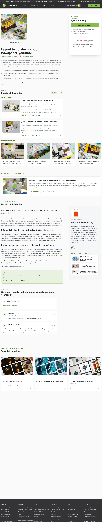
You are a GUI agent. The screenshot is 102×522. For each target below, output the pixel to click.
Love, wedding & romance (74, 511)
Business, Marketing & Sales (74, 507)
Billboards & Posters (56, 516)
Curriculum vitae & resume (57, 511)
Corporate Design (55, 519)
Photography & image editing (25, 507)
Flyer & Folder (54, 514)
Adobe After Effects (6, 519)
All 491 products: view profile (78, 277)
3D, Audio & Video (22, 511)
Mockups (36, 507)
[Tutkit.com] (10, 5)
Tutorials (21, 504)
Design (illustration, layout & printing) (24, 517)
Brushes (36, 516)
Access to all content (84, 25)
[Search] (79, 5)
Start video (35, 191)
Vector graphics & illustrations (41, 509)
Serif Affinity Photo (5, 514)
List (61, 92)
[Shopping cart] (86, 5)
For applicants (87, 519)
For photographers (88, 507)
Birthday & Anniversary (73, 514)
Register (6, 305)
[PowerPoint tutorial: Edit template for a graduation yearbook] (15, 186)
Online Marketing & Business (25, 509)
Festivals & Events (72, 509)
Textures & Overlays (39, 511)
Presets (36, 519)
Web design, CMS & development (26, 520)
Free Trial (94, 5)
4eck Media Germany (28, 56)
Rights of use (26, 280)
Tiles (55, 92)
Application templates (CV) (57, 507)
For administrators (88, 511)
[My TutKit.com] (82, 5)
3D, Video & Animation (39, 514)
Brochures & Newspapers (7, 56)
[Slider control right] (98, 374)
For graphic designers (89, 516)
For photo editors (88, 514)
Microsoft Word (5, 511)
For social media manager (90, 509)
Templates (54, 504)
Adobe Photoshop (5, 507)
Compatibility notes (11, 278)
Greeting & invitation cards (57, 509)
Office (19, 514)
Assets (36, 504)
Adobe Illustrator (5, 516)
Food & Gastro (71, 519)
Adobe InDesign (5, 509)
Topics (69, 504)
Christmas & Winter (72, 516)
